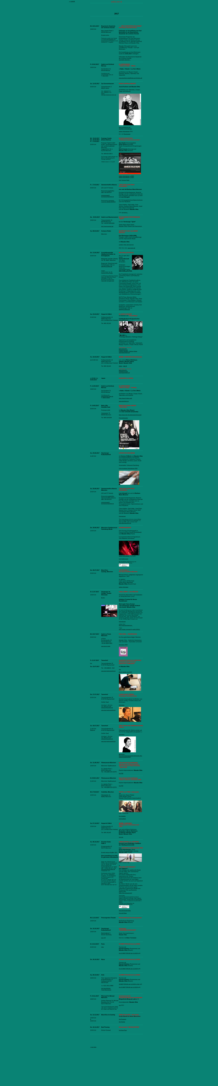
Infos (102, 947)
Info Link (121, 837)
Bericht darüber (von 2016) (125, 672)
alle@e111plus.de (106, 266)
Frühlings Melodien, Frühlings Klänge (128, 351)
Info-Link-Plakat (123, 913)
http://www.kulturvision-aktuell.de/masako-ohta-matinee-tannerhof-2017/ (130, 756)
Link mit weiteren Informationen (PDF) (128, 468)
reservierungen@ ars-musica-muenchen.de (107, 196)
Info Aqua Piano (123, 1030)
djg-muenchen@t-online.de (108, 869)
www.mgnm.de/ (131, 248)
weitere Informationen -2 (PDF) (126, 177)
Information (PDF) (123, 644)
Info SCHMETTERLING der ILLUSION (128, 953)
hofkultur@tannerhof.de (107, 707)
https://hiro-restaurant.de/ (125, 893)
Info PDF (121, 773)
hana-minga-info (123, 348)
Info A (120, 366)
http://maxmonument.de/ (107, 226)
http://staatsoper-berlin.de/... (126, 625)
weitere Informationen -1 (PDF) (126, 176)
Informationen (122, 516)
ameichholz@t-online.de (107, 396)
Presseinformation (123, 418)
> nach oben (93, 1047)
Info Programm (122, 1019)
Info (120, 669)
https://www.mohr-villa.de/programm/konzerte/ (130, 415)
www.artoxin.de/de (105, 646)
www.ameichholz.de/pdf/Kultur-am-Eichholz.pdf (130, 78)
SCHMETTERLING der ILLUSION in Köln (129, 984)
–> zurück (72, 1)
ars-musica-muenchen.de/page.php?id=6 (108, 201)
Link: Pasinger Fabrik (124, 180)
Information (121, 734)
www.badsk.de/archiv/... (125, 59)
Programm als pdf (123, 350)
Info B (125, 366)
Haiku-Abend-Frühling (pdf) (125, 398)
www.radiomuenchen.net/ (125, 523)
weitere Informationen (124, 131)
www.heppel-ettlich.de (124, 352)
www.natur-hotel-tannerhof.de (108, 671)
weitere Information (123, 587)
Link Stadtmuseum (123, 559)
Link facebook (122, 818)
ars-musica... (125, 212)
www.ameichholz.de (124, 401)
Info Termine (122, 1021)
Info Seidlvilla (122, 816)
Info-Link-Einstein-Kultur (125, 910)
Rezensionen (127, 134)
